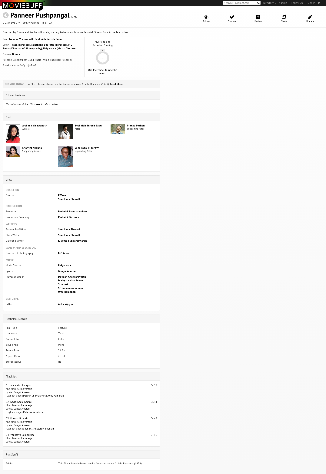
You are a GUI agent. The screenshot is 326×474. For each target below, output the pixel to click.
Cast (9, 117)
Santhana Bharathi (69, 199)
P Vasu (62, 195)
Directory (268, 3)
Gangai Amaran (67, 271)
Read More (116, 84)
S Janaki (63, 284)
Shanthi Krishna (32, 147)
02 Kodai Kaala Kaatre (19, 402)
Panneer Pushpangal (40, 15)
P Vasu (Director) (20, 44)
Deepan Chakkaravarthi (72, 276)
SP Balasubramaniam (71, 288)
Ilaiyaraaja (64, 265)
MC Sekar (63, 253)
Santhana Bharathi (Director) (49, 44)
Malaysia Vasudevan (70, 280)
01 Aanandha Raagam (18, 385)
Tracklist (11, 376)
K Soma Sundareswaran (72, 240)
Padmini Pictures (68, 217)
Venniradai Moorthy (87, 147)
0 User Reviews (15, 95)
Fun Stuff (12, 454)
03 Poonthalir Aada (17, 418)
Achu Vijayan (66, 304)
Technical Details (17, 319)
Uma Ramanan (67, 291)
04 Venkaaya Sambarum (20, 434)
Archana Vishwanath (21, 39)
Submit (283, 3)
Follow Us (297, 3)
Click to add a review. (43, 104)
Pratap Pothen (136, 125)
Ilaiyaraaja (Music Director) (60, 48)
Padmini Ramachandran (72, 211)
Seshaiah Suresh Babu (48, 39)
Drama (16, 54)
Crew (9, 179)
